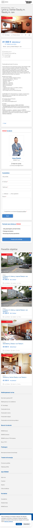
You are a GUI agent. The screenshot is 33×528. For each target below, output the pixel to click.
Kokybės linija (4, 502)
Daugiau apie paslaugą (16, 239)
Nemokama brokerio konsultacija (9, 452)
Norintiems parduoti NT (7, 398)
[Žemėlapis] (26, 270)
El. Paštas (5, 181)
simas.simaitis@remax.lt (17, 165)
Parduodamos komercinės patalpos (9, 420)
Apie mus (3, 477)
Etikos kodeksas (5, 488)
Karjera (3, 484)
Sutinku (19, 524)
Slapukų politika (5, 466)
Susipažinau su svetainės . (15, 211)
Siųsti (7, 216)
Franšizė (3, 481)
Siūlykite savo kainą (11, 44)
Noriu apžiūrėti (14, 193)
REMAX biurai (4, 431)
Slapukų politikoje (8, 521)
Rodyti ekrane (16, 35)
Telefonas (5, 187)
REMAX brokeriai (5, 434)
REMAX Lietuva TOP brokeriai (8, 438)
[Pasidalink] (26, 35)
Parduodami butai (5, 409)
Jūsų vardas (5, 176)
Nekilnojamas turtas (5, 7)
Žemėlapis (7, 35)
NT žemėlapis (4, 405)
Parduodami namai (5, 413)
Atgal (4, 123)
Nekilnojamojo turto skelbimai (8, 401)
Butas (13, 7)
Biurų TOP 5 (4, 442)
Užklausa (6, 193)
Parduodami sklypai (6, 416)
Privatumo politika (21, 211)
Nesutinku (26, 524)
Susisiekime (4, 499)
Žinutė (4, 196)
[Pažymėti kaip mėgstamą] (22, 35)
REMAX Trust (16, 160)
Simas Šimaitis (16, 158)
